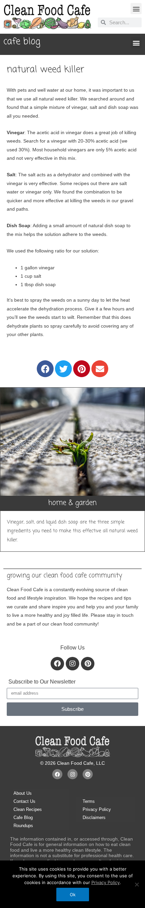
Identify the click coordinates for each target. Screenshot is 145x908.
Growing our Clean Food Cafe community (64, 575)
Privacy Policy (97, 809)
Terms (89, 801)
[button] (136, 8)
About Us (22, 793)
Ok (73, 894)
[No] (136, 884)
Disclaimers (94, 817)
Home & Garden (72, 503)
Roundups (23, 825)
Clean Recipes (27, 809)
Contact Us (24, 801)
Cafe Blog (23, 817)
